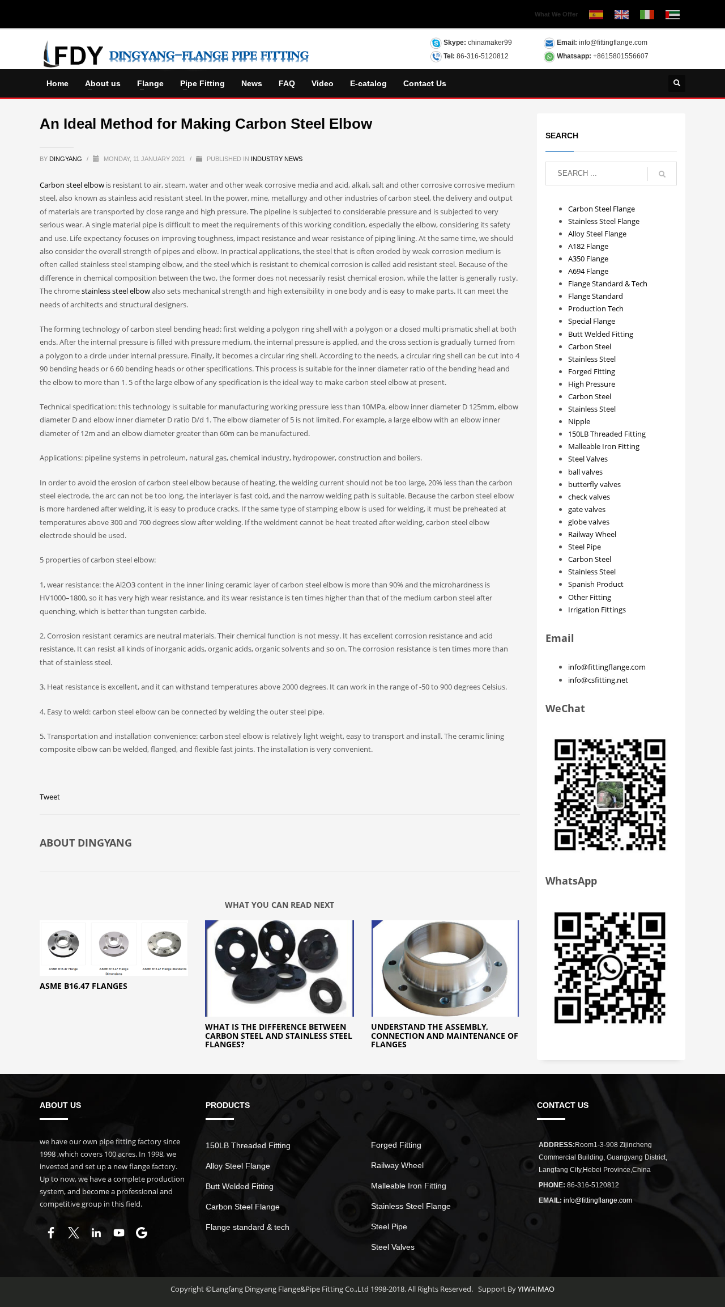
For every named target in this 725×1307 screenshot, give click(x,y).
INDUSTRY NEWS (276, 158)
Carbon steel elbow (72, 185)
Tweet (50, 797)
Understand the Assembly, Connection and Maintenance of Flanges (444, 1035)
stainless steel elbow (116, 291)
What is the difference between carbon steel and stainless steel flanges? (278, 1035)
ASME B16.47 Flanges (83, 985)
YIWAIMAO (536, 1289)
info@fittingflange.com (613, 42)
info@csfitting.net (598, 680)
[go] (662, 174)
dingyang (66, 158)
